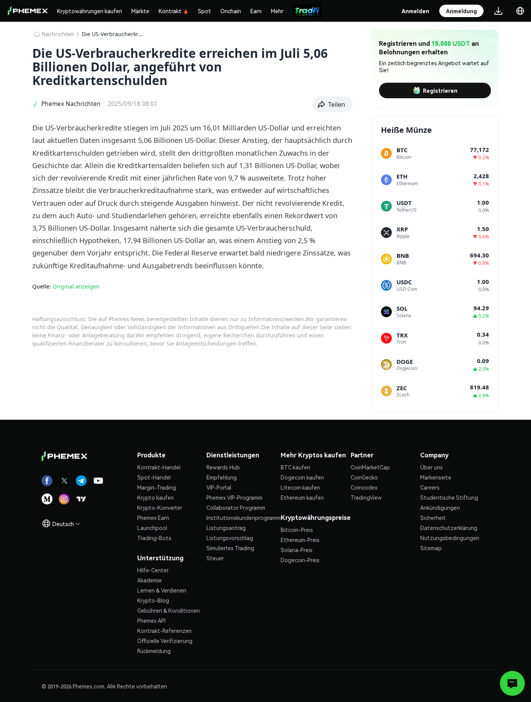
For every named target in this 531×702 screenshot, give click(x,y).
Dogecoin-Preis (300, 559)
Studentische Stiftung (449, 497)
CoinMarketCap (370, 467)
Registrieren (440, 90)
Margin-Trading (156, 487)
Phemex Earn (153, 517)
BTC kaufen (295, 467)
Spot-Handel (154, 477)
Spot (204, 10)
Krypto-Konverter (159, 507)
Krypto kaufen (155, 497)
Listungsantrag (226, 527)
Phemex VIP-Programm (234, 497)
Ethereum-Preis (300, 539)
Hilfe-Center (153, 569)
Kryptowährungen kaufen (89, 10)
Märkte (140, 10)
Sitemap (431, 547)
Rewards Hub (223, 467)
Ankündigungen (440, 507)
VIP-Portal (218, 487)
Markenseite (435, 477)
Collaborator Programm (235, 507)
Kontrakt (170, 10)
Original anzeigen (76, 286)
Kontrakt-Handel (158, 467)
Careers (430, 487)
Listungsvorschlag (229, 537)
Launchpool (152, 527)
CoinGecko (364, 477)
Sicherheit (433, 517)
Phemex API (151, 620)
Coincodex (364, 487)
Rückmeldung (154, 650)
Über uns (431, 467)
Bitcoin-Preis (297, 529)
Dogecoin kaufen (302, 477)
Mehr (277, 10)
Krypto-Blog (153, 600)
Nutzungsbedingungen (449, 537)
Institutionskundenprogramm (243, 517)
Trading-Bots (154, 537)
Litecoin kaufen (300, 487)
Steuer (215, 557)
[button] (332, 104)
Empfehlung (221, 477)
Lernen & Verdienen (161, 590)
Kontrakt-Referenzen (164, 630)
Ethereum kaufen (302, 497)
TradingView (366, 497)
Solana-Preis (297, 549)
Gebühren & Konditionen (168, 610)
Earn (256, 10)
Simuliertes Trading (230, 547)
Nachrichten (58, 34)
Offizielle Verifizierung (164, 640)
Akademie (149, 580)
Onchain (230, 10)
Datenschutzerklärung (448, 527)
